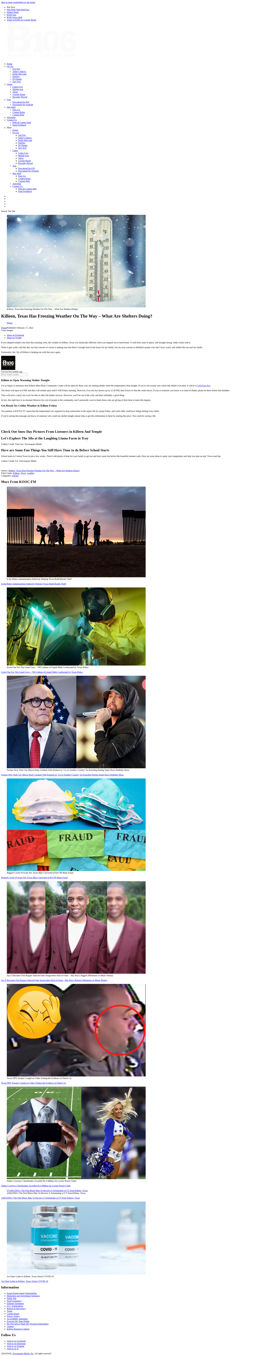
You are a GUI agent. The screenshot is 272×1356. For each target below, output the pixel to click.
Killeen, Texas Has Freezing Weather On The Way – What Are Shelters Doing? (44, 470)
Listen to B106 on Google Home (21, 20)
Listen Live (17, 87)
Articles (15, 476)
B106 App (11, 15)
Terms (9, 1311)
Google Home (18, 94)
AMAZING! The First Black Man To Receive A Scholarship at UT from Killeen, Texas (40, 1198)
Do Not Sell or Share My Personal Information (28, 1324)
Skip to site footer (27, 2)
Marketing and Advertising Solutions (23, 1296)
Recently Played (19, 97)
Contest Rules (18, 112)
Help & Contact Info (21, 122)
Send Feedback (19, 125)
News (23, 473)
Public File (11, 1298)
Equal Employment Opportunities (22, 1293)
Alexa (15, 92)
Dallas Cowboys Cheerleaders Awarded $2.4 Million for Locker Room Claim (36, 1186)
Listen (9, 84)
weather (30, 473)
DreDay (16, 76)
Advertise (11, 117)
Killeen (16, 473)
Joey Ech (16, 81)
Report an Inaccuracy (16, 1308)
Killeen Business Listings (18, 1329)
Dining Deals (13, 12)
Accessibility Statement (17, 1319)
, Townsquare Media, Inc (22, 1353)
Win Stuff (11, 107)
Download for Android (22, 104)
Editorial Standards (15, 1303)
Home (9, 64)
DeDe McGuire (19, 74)
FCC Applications (15, 1306)
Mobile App (17, 89)
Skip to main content (10, 2)
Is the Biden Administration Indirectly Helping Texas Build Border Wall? (33, 584)
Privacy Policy (13, 1316)
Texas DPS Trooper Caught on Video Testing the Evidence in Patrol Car (33, 1083)
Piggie (4, 328)
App (9, 99)
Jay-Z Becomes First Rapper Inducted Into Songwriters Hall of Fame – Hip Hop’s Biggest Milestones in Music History (54, 980)
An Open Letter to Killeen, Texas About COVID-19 (24, 1281)
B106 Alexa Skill (14, 17)
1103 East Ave (203, 385)
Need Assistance (14, 1301)
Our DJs (16, 69)
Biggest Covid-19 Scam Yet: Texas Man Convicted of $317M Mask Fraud (34, 877)
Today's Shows (19, 71)
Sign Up (16, 110)
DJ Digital (17, 79)
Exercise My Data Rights (18, 1321)
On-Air (10, 66)
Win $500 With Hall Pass (18, 10)
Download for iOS (20, 102)
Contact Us (12, 120)
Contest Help (18, 115)
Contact (10, 1326)
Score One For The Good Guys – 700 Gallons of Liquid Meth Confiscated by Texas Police (42, 672)
